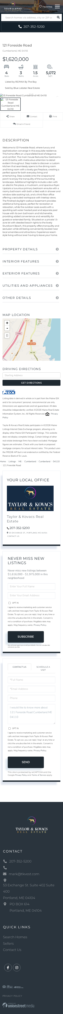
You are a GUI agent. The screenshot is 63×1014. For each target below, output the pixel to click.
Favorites (47, 6)
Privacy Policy (40, 625)
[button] (58, 17)
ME (20, 461)
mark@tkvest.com (24, 874)
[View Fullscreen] (7, 335)
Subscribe (26, 636)
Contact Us (13, 536)
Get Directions (31, 382)
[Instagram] (16, 968)
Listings (12, 461)
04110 (56, 461)
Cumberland (30, 461)
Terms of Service (39, 775)
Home (3, 461)
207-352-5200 (34, 27)
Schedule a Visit (43, 668)
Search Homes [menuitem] (15, 937)
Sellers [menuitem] (8, 943)
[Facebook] (8, 968)
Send (26, 762)
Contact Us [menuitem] (12, 950)
